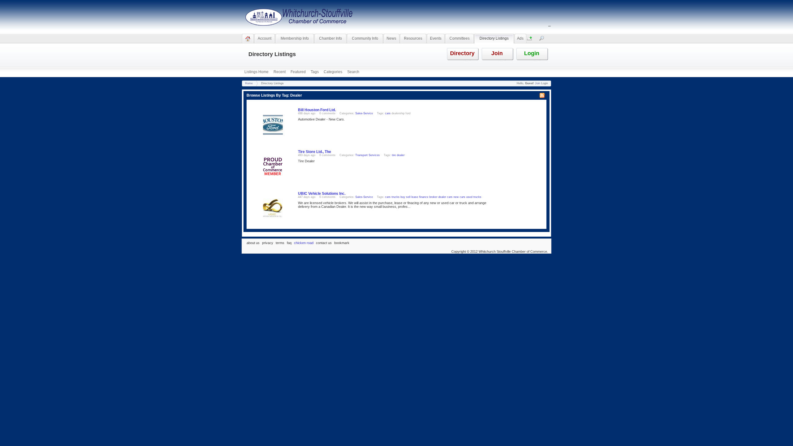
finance (423, 197)
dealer (442, 197)
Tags (315, 72)
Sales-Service (364, 113)
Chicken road (304, 243)
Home (249, 83)
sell (408, 197)
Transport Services (367, 155)
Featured (298, 72)
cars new (453, 197)
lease (414, 197)
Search (353, 72)
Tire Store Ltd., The (314, 152)
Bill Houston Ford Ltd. (317, 110)
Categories (333, 72)
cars (388, 113)
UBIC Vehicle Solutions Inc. (321, 193)
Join (537, 83)
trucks (396, 197)
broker (433, 197)
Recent (280, 72)
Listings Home (256, 72)
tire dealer (398, 155)
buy (403, 197)
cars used (466, 197)
